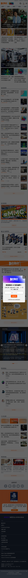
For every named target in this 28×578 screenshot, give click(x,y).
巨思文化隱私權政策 (16, 299)
